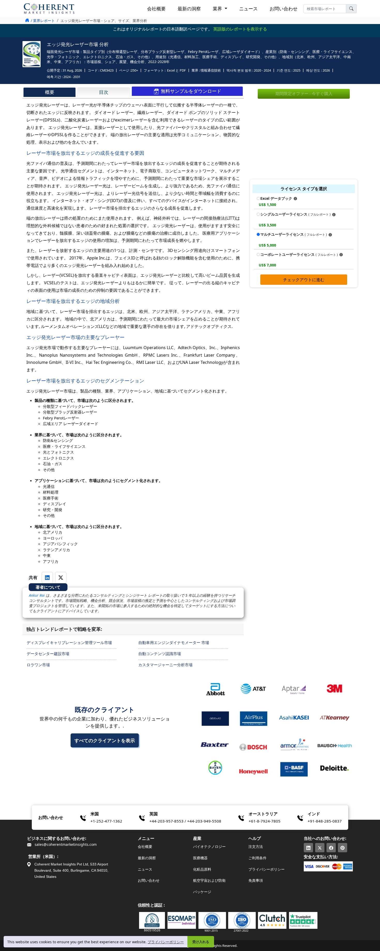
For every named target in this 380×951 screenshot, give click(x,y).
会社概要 (156, 8)
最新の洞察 (189, 8)
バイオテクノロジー (209, 846)
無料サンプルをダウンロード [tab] (190, 91)
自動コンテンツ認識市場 (159, 653)
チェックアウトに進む (303, 279)
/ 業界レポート (43, 20)
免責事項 (255, 880)
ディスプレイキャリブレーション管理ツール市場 (69, 642)
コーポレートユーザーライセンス (299, 254)
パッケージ (202, 891)
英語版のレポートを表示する (240, 29)
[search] (351, 8)
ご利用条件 (257, 857)
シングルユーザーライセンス (295, 214)
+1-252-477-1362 (106, 821)
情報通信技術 (211, 70)
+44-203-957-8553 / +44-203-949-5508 (185, 821)
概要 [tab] (49, 92)
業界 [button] (218, 8)
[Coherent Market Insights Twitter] (319, 847)
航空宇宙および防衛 (209, 880)
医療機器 (200, 857)
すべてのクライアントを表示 (104, 740)
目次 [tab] (103, 92)
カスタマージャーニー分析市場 (165, 664)
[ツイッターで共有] (60, 577)
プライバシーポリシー (166, 941)
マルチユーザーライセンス (293, 234)
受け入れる (200, 942)
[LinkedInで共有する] (47, 577)
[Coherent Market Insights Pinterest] (342, 847)
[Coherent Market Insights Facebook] (331, 847)
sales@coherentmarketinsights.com (65, 844)
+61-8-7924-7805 (264, 821)
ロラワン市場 (38, 664)
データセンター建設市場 (48, 653)
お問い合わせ (284, 8)
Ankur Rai (37, 595)
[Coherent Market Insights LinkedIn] (308, 847)
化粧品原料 (202, 869)
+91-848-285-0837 (325, 821)
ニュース (248, 8)
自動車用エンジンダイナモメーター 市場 (173, 642)
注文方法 (255, 846)
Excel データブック (276, 198)
